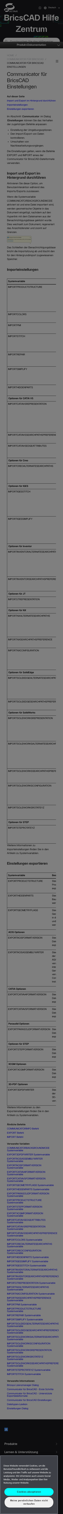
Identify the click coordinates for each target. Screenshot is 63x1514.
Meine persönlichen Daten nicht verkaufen (29, 1502)
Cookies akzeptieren (29, 1492)
